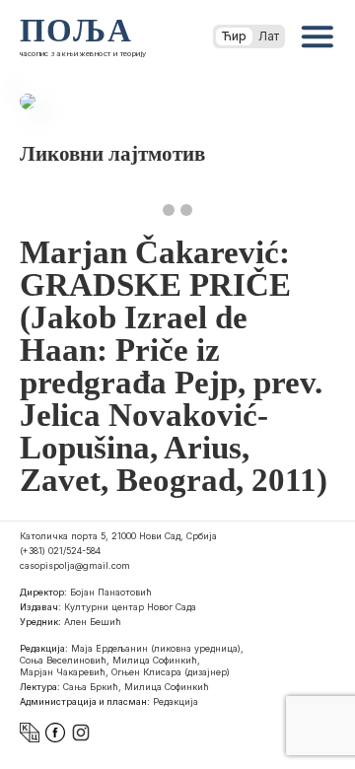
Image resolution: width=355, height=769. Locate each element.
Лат (268, 36)
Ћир (234, 36)
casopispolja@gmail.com (75, 565)
